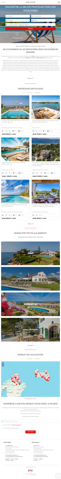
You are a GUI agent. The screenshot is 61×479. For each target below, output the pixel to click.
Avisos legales (27, 467)
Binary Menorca (33, 474)
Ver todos (30, 345)
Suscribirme (30, 431)
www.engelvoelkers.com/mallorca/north (13, 456)
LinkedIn (11, 460)
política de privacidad (16, 425)
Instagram (16, 459)
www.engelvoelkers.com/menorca (41, 456)
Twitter (11, 459)
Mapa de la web (33, 467)
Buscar (30, 28)
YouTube (7, 460)
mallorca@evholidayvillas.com (11, 455)
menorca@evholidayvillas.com (40, 455)
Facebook (7, 459)
